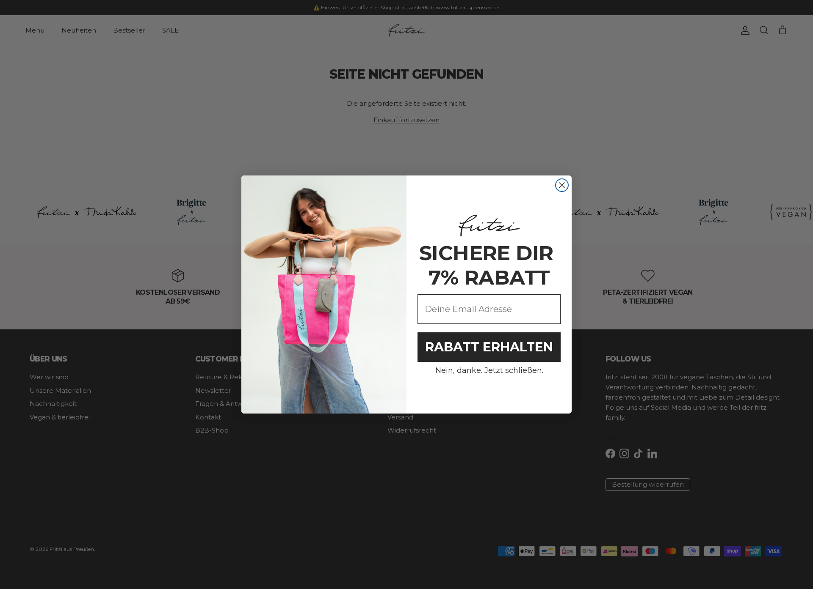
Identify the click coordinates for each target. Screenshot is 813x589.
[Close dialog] (562, 185)
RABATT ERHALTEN (489, 347)
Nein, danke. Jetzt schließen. (489, 370)
